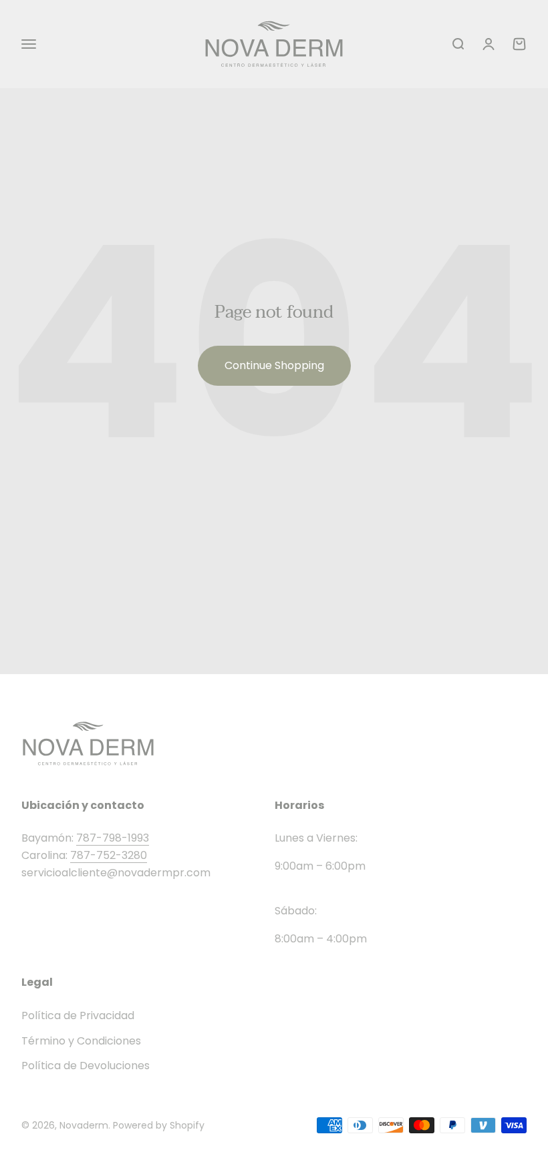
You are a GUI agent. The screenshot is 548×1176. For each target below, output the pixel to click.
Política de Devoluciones (85, 1065)
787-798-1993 (112, 838)
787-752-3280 (108, 855)
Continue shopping (274, 365)
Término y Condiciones (81, 1041)
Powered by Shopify (158, 1125)
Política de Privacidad (77, 1015)
